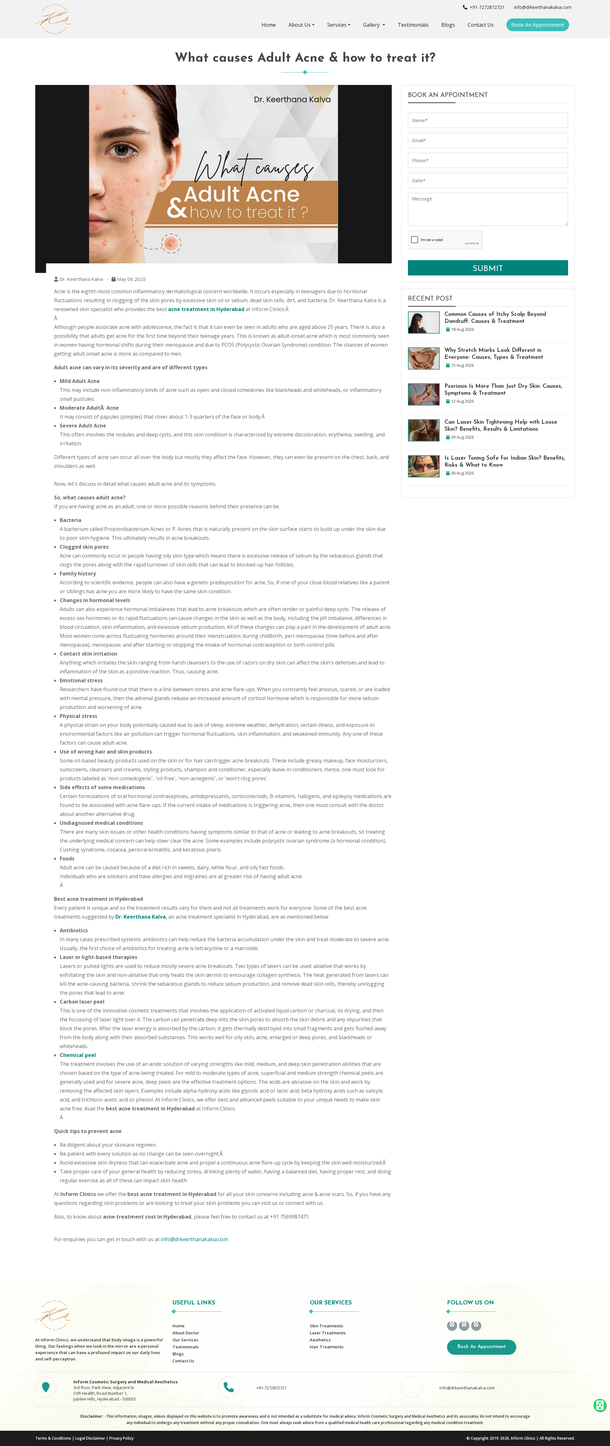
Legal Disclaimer (90, 1438)
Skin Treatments (326, 1326)
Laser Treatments (328, 1333)
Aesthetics (320, 1340)
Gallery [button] (372, 24)
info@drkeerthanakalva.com (542, 7)
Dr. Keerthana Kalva (80, 279)
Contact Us (481, 24)
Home (268, 24)
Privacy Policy (121, 1438)
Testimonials (413, 24)
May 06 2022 (131, 279)
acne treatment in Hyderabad (206, 309)
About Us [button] (299, 24)
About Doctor (186, 1333)
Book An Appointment (537, 24)
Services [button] (337, 24)
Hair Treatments (326, 1347)
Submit (488, 269)
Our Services (185, 1340)
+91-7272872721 (486, 7)
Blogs (448, 24)
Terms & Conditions (53, 1438)
